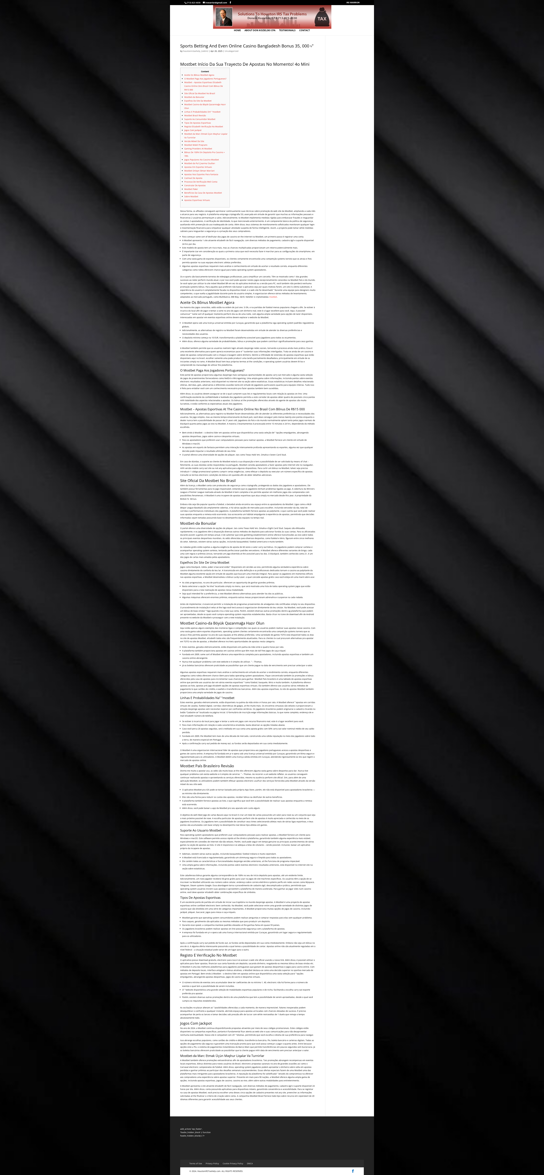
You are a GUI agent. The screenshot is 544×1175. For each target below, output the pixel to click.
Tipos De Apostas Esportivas (197, 122)
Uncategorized (231, 51)
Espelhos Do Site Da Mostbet (198, 100)
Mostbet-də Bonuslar (194, 97)
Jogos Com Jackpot (192, 130)
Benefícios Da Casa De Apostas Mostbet (203, 192)
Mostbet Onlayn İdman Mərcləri (199, 170)
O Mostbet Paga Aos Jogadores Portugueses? (205, 78)
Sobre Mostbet (191, 196)
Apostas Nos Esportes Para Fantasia (201, 174)
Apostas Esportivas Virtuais (197, 200)
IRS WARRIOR (353, 3)
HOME (237, 30)
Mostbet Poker (191, 189)
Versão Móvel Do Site (194, 141)
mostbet (273, 296)
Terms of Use (195, 1163)
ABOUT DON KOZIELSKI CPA (260, 30)
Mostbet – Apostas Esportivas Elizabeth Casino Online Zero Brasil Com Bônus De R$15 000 (203, 86)
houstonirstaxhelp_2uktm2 (195, 51)
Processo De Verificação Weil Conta (200, 181)
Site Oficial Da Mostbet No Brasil (199, 93)
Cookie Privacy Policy (233, 1163)
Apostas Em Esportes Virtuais (198, 167)
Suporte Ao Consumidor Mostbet (199, 119)
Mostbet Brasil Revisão (195, 115)
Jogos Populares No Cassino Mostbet (201, 159)
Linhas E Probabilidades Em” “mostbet (202, 111)
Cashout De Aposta (193, 178)
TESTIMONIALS (287, 30)
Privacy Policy (212, 1163)
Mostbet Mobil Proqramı (195, 145)
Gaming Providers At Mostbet (198, 148)
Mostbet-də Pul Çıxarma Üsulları (199, 163)
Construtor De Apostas (195, 185)
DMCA (250, 1163)
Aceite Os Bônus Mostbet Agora (199, 75)
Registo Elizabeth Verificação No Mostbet (203, 126)
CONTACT (304, 30)
